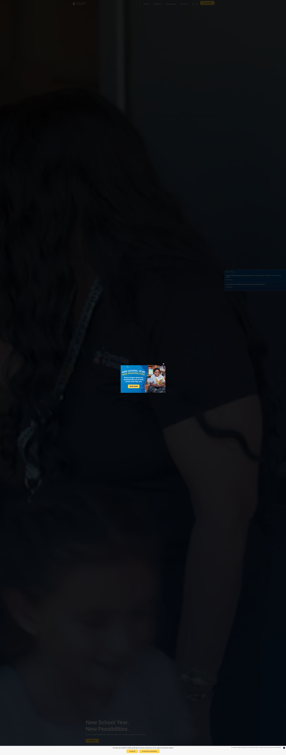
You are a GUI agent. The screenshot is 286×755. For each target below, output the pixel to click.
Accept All (132, 751)
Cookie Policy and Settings (149, 751)
